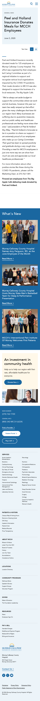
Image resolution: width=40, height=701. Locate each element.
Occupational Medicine (29, 464)
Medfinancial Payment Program (11, 631)
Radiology (25, 482)
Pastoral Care (6, 526)
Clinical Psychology (7, 467)
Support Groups (6, 586)
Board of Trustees (7, 548)
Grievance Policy (26, 685)
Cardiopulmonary (7, 464)
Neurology (25, 457)
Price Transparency (7, 531)
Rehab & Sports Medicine (29, 477)
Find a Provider (7, 428)
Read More (7, 258)
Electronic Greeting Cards (9, 518)
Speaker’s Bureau (7, 584)
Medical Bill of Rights (8, 634)
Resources (6, 611)
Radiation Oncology (27, 480)
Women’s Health (26, 504)
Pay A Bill (6, 625)
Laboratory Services (7, 492)
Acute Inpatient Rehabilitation (6, 458)
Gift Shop (5, 521)
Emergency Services (8, 472)
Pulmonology (26, 475)
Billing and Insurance (8, 636)
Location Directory (7, 569)
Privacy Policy (15, 685)
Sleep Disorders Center (28, 489)
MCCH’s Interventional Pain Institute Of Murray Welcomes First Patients (19, 339)
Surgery (24, 494)
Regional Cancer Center (29, 485)
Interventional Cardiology (9, 482)
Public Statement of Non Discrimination (13, 688)
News (3, 614)
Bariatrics (4, 462)
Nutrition (24, 462)
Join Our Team (6, 553)
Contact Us (7, 669)
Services (5, 454)
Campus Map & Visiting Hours (10, 515)
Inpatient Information (8, 523)
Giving (4, 597)
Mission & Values (7, 542)
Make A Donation (7, 600)
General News (9, 13)
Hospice (4, 480)
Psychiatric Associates (28, 472)
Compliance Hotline (8, 558)
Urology (24, 497)
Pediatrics (25, 469)
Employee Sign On (7, 617)
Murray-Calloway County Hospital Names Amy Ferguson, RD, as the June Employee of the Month (18, 251)
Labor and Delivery (7, 489)
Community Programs (11, 578)
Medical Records (7, 528)
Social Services (26, 492)
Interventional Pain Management (7, 486)
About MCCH (7, 539)
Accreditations (6, 555)
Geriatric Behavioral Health (10, 477)
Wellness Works (6, 581)
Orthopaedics (26, 467)
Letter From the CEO (8, 545)
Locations (6, 566)
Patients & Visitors (10, 512)
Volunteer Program (7, 589)
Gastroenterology (7, 475)
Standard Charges (7, 628)
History (4, 550)
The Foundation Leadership (10, 603)
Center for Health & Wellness (27, 500)
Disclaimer (5, 685)
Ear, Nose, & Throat (7, 469)
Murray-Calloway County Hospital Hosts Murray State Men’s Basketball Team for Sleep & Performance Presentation (19, 294)
